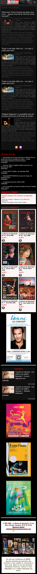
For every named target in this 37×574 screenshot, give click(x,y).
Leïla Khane (21, 37)
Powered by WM (28, 531)
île (17, 134)
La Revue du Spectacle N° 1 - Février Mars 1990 (10, 268)
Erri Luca (5, 36)
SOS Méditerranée (12, 42)
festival (11, 36)
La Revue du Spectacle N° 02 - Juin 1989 (27, 234)
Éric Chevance (28, 34)
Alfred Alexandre (7, 32)
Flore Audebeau (19, 36)
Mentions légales (18, 527)
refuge (22, 137)
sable (23, 139)
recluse (16, 137)
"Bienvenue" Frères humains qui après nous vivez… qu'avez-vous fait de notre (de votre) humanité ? (18, 14)
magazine (29, 37)
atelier (16, 32)
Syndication (18, 531)
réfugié (4, 41)
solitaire (4, 141)
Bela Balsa (5, 67)
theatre (29, 42)
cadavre (4, 34)
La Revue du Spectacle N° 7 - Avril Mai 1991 (10, 302)
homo (24, 68)
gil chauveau (30, 36)
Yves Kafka (5, 44)
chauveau (18, 34)
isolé (20, 134)
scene (4, 42)
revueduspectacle (27, 41)
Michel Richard (26, 39)
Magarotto (18, 136)
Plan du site (7, 531)
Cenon (12, 67)
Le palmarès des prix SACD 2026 (13, 177)
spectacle (23, 42)
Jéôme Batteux (28, 134)
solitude (10, 141)
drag (24, 67)
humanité (12, 134)
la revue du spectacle (9, 37)
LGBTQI (4, 72)
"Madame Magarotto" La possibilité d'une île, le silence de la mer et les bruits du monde (18, 115)
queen (17, 72)
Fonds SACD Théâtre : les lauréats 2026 (16, 167)
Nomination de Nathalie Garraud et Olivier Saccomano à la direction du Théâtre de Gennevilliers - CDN (18, 189)
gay (10, 68)
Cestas (11, 132)
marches (4, 39)
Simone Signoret (25, 73)
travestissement (26, 75)
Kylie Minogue (13, 70)
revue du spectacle (13, 41)
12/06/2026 (5, 380)
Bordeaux (29, 32)
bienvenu (22, 32)
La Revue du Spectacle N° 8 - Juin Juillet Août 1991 (27, 303)
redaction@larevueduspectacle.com (18, 529)
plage (11, 137)
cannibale (11, 34)
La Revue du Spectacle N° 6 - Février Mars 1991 (27, 268)
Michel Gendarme (14, 39)
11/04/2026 (5, 395)
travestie (17, 75)
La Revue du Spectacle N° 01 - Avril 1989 (10, 234)
